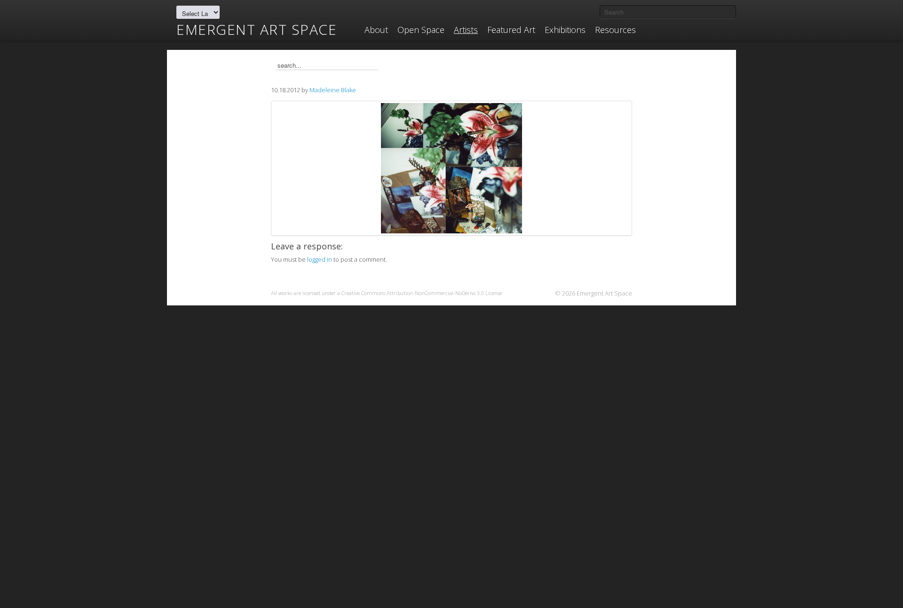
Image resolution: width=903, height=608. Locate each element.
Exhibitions (565, 29)
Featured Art (511, 29)
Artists (466, 29)
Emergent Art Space (256, 30)
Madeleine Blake (332, 90)
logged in (319, 259)
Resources (615, 29)
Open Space (420, 29)
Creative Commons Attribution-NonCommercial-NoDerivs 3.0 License (421, 292)
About (376, 29)
